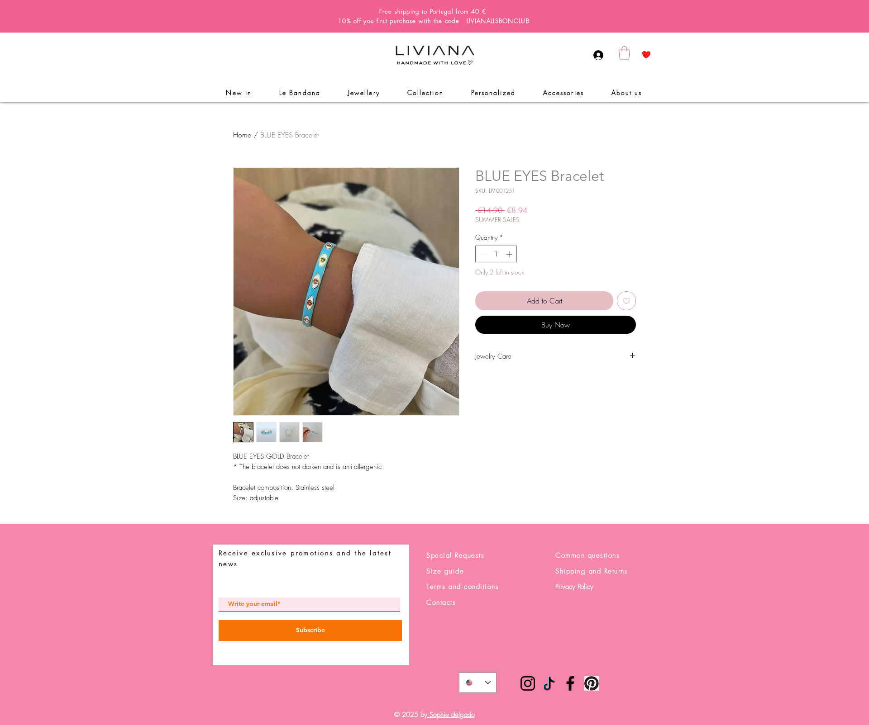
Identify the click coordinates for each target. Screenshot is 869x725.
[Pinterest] (591, 683)
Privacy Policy (574, 586)
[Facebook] (570, 683)
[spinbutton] (496, 254)
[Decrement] (482, 254)
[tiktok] (549, 683)
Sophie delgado (451, 714)
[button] (624, 53)
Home (242, 135)
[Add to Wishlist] (626, 300)
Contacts (441, 602)
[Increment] (510, 254)
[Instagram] (527, 683)
